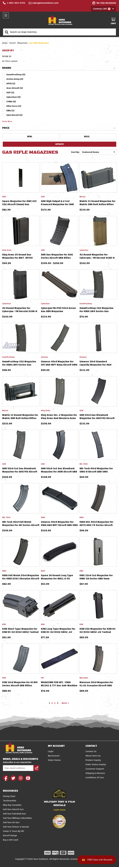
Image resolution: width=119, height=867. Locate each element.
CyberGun (13, 97)
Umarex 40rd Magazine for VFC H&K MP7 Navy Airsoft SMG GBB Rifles (59, 364)
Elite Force (13, 106)
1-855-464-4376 (16, 3)
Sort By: (75, 152)
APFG (10, 83)
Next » (65, 703)
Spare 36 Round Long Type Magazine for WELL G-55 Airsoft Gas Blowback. (57, 578)
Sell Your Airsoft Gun (13, 809)
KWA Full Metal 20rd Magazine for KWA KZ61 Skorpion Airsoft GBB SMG (20, 578)
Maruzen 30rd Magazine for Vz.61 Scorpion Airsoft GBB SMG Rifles (96, 685)
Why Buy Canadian (12, 805)
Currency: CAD (100, 9)
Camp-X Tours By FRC (13, 831)
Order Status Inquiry (95, 764)
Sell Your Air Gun (11, 822)
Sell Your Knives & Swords (16, 827)
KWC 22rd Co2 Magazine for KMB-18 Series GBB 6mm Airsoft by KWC (96, 578)
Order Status (54, 760)
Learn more (59, 810)
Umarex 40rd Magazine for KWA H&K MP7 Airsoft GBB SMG (59, 523)
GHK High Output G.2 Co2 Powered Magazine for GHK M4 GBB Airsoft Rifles (57, 204)
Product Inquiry (93, 760)
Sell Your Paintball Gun (14, 814)
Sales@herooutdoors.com (45, 3)
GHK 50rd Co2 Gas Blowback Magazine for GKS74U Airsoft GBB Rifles (19, 471)
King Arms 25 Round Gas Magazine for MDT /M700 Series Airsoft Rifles (17, 257)
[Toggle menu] (6, 15)
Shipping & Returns (95, 773)
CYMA (11, 101)
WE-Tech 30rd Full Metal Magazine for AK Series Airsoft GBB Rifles (20, 525)
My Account (53, 756)
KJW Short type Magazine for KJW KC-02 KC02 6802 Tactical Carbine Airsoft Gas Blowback (20, 632)
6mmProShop (15, 74)
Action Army (14, 79)
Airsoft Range (10, 835)
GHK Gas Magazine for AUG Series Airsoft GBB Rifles (57, 256)
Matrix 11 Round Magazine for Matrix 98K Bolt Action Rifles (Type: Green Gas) (98, 204)
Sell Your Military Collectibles (17, 818)
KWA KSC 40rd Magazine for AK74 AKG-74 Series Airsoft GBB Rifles (96, 525)
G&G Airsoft (14, 115)
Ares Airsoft (14, 88)
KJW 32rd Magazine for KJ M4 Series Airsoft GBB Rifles (20, 684)
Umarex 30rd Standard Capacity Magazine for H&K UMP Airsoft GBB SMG (95, 364)
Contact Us (91, 751)
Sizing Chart (9, 796)
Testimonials (9, 800)
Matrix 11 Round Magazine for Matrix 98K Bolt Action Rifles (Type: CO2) (20, 418)
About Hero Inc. (93, 756)
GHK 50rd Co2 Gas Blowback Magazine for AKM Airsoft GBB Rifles (59, 471)
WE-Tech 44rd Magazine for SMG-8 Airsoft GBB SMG (96, 470)
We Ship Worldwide (106, 3)
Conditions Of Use (94, 777)
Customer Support (94, 769)
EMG (10, 110)
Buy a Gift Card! (10, 840)
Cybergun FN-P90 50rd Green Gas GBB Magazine (58, 310)
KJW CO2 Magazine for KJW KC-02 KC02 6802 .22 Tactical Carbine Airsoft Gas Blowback (98, 632)
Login (50, 751)
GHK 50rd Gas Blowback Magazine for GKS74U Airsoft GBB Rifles (97, 418)
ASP (10, 92)
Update (59, 144)
